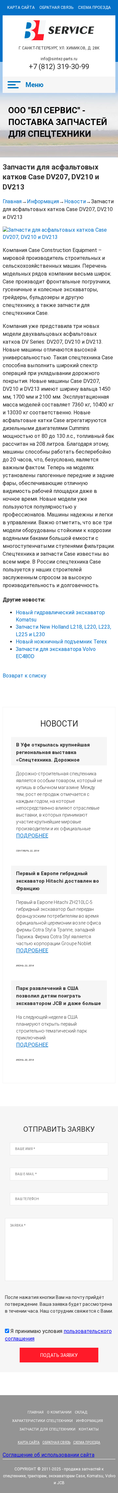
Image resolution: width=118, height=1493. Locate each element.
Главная (12, 201)
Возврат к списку (24, 676)
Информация (43, 201)
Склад (81, 1412)
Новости (75, 201)
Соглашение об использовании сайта (48, 1455)
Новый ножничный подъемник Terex (61, 642)
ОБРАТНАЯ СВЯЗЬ (56, 7)
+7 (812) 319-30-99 (59, 67)
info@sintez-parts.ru (59, 59)
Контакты (89, 1429)
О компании (59, 1412)
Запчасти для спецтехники (47, 1429)
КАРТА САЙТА (21, 7)
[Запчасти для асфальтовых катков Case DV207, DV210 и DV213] (59, 233)
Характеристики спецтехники (42, 1421)
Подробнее (32, 836)
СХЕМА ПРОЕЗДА (94, 7)
